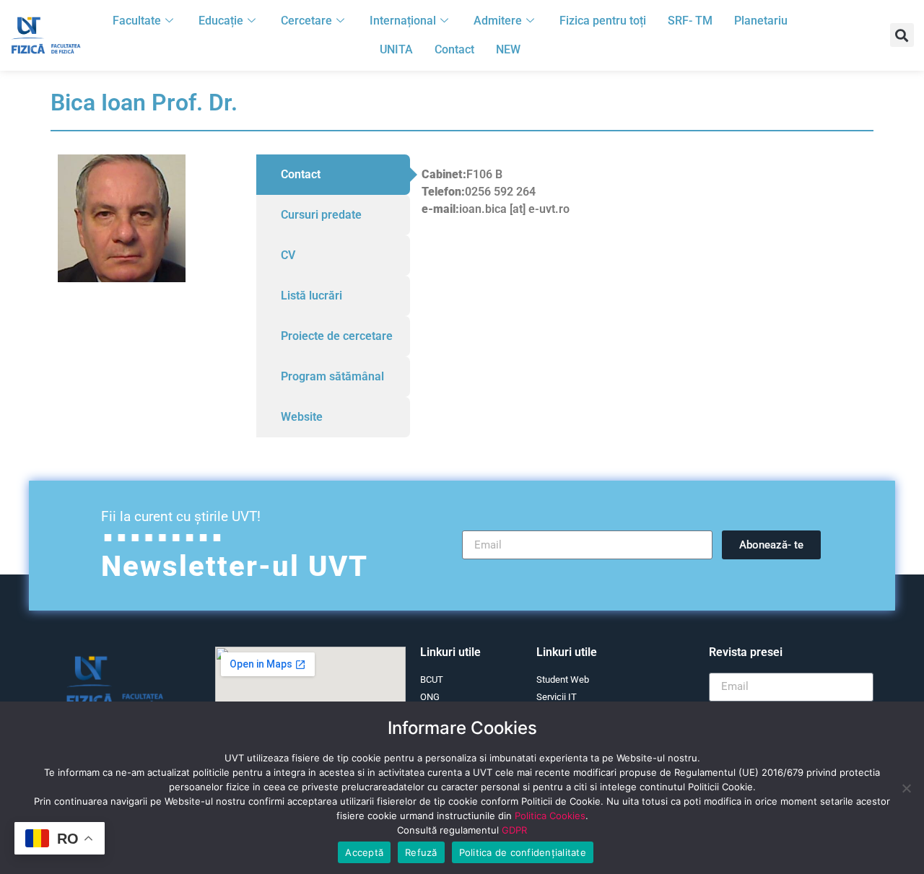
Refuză (421, 852)
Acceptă (364, 852)
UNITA (396, 49)
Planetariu (761, 20)
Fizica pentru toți (602, 20)
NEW (508, 49)
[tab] (333, 174)
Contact (454, 49)
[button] (902, 35)
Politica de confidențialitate (522, 852)
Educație (221, 20)
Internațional (403, 20)
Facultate (137, 20)
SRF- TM (690, 20)
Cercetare (306, 20)
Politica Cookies (550, 815)
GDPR (514, 830)
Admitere (498, 20)
